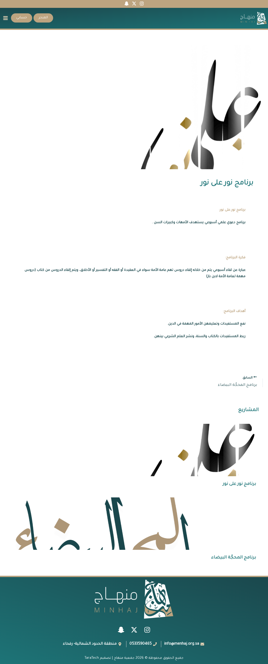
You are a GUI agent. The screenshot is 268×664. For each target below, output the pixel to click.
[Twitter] (134, 3)
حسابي (21, 18)
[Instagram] (141, 3)
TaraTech (92, 658)
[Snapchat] (126, 3)
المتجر (43, 18)
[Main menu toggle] (5, 18)
